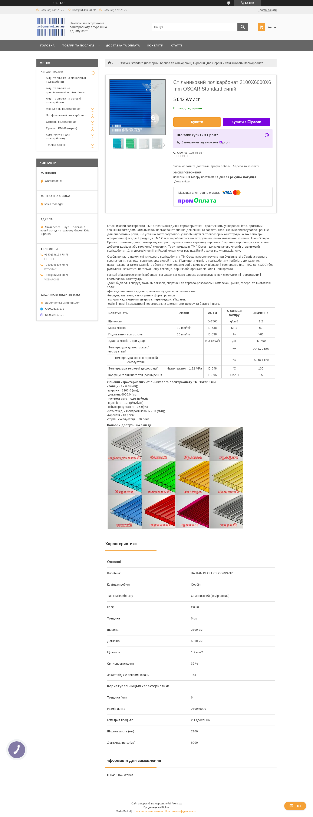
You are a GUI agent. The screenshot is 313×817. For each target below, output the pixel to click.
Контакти (155, 45)
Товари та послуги (78, 45)
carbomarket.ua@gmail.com (62, 302)
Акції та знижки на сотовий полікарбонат (64, 100)
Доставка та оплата (123, 45)
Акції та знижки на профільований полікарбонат (65, 90)
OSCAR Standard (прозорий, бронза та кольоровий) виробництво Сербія (171, 63)
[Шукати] (242, 27)
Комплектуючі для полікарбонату (58, 136)
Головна (47, 45)
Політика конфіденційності (181, 811)
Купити (197, 122)
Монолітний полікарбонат (63, 108)
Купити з (239, 122)
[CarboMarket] (50, 34)
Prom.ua (177, 803)
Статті (176, 45)
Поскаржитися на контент (148, 811)
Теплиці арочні (56, 144)
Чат (298, 806)
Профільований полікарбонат (66, 115)
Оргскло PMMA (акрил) (61, 128)
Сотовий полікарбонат (61, 121)
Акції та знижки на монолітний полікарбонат (66, 79)
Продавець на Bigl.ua (156, 807)
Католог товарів (52, 71)
